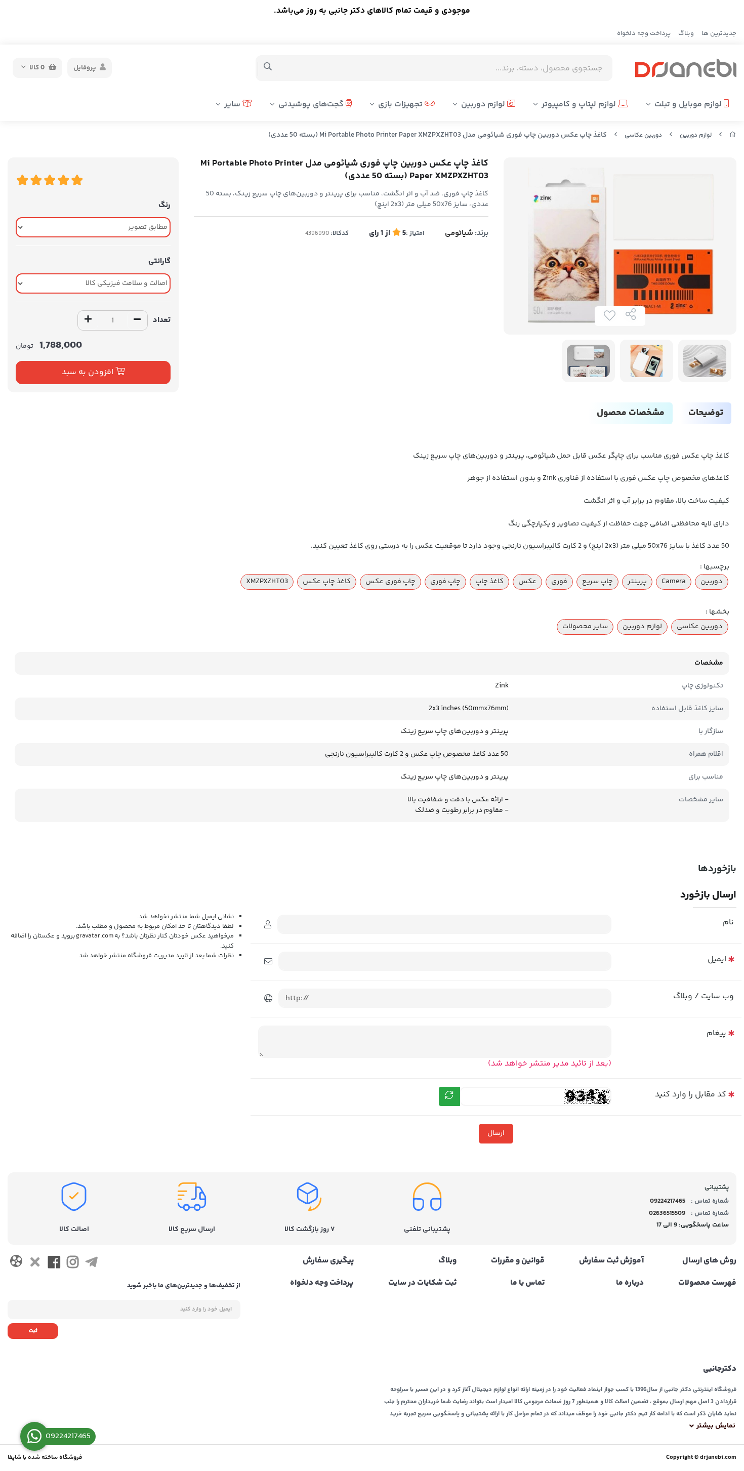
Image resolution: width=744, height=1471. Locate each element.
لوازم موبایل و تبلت (689, 104)
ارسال (496, 1133)
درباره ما (630, 1283)
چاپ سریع (597, 581)
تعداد (162, 320)
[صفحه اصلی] (732, 135)
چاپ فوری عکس (390, 581)
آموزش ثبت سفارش (611, 1261)
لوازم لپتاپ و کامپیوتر (580, 104)
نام (728, 922)
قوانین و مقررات (518, 1261)
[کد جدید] (449, 1096)
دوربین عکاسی (643, 135)
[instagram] (72, 1264)
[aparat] (16, 1263)
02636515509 (667, 1213)
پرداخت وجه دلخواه (644, 33)
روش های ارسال (709, 1261)
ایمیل (717, 959)
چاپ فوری (445, 581)
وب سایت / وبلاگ (703, 996)
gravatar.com (94, 936)
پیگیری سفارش (328, 1261)
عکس (527, 581)
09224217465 (667, 1201)
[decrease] (137, 320)
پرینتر (637, 581)
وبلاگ (686, 33)
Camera (674, 581)
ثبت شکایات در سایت (422, 1283)
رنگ (164, 205)
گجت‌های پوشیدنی (312, 104)
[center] (268, 67)
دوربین (711, 581)
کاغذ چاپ (489, 581)
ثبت (33, 1331)
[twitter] (34, 1264)
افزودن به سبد (88, 372)
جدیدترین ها (718, 33)
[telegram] (91, 1264)
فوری (559, 581)
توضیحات (705, 413)
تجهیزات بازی (401, 104)
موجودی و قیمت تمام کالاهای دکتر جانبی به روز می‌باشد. (372, 11)
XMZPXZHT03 (267, 581)
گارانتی (159, 261)
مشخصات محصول (631, 413)
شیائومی (459, 233)
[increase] (88, 320)
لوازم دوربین (484, 104)
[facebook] (54, 1264)
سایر (233, 104)
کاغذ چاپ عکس (327, 581)
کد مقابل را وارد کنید (690, 1094)
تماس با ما (527, 1283)
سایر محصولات (585, 626)
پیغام (716, 1033)
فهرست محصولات (707, 1283)
